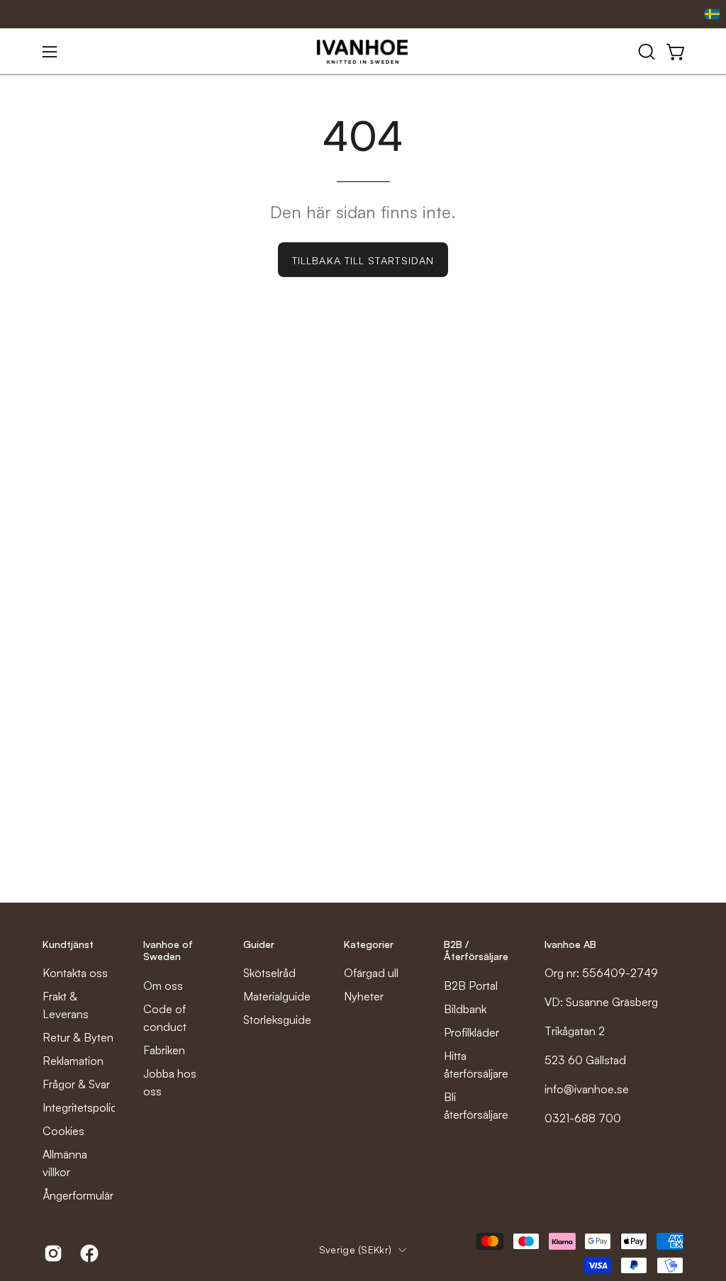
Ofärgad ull (371, 973)
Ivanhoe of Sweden (168, 950)
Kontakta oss (75, 973)
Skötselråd (269, 973)
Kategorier (368, 944)
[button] (645, 52)
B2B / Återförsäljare (476, 950)
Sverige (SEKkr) (355, 1249)
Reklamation (73, 1061)
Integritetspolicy (83, 1107)
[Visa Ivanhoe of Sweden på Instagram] (51, 1253)
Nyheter (364, 996)
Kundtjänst (68, 944)
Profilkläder (471, 1032)
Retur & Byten (78, 1037)
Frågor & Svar (76, 1084)
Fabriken (164, 1050)
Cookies (63, 1131)
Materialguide (277, 996)
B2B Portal (471, 985)
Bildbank (465, 1009)
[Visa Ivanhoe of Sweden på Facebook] (87, 1253)
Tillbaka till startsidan (363, 260)
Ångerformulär (78, 1195)
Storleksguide (277, 1019)
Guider (258, 944)
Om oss (163, 985)
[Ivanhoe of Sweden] (363, 52)
